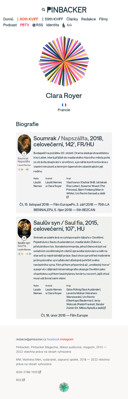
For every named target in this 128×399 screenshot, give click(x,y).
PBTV (24, 25)
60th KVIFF (29, 19)
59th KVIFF (54, 19)
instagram (67, 339)
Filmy (103, 19)
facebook (53, 339)
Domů (8, 19)
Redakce (88, 19)
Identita (52, 25)
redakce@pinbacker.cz (31, 339)
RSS (39, 25)
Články (72, 19)
